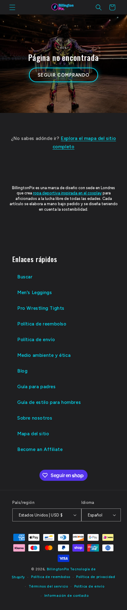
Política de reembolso (42, 324)
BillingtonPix (58, 569)
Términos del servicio (48, 586)
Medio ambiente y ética (44, 355)
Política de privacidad (95, 577)
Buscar (25, 277)
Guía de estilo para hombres (49, 402)
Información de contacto (66, 596)
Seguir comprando (63, 75)
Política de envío (36, 339)
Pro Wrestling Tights (40, 308)
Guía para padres (36, 386)
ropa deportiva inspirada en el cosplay (67, 193)
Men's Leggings (34, 292)
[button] (12, 7)
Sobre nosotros (34, 418)
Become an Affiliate (40, 449)
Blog (22, 371)
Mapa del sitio (33, 434)
